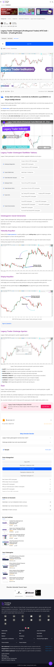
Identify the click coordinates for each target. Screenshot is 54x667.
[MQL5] (14, 616)
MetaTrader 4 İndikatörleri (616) (27, 465)
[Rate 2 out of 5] (46, 423)
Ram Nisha (14, 23)
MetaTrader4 (10, 38)
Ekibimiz (4, 633)
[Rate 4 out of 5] (49, 423)
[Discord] (5, 620)
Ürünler (9, 18)
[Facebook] (22, 620)
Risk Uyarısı (4, 655)
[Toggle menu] (50, 663)
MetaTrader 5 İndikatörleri (24, 18)
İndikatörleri (14, 18)
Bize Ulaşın (21, 630)
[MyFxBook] (40, 620)
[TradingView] (5, 616)
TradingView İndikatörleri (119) (27, 472)
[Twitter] (22, 616)
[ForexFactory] (31, 620)
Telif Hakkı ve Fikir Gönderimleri (9, 658)
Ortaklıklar (21, 636)
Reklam (3, 636)
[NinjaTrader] (48, 620)
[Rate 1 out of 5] (44, 423)
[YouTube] (31, 616)
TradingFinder (3, 18)
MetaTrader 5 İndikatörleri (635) (27, 468)
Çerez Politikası (5, 656)
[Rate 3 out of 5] (47, 423)
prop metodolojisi (41, 630)
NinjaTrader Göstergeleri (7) (27, 475)
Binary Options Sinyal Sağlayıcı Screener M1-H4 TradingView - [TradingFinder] (16, 572)
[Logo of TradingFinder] (6, 1)
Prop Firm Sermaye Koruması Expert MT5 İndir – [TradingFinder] (16, 542)
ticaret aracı (6, 108)
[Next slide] (52, 11)
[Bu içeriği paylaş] (2, 44)
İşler (20, 633)
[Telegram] (48, 616)
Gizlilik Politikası (5, 653)
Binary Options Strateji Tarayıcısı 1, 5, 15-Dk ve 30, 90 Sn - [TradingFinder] (17, 564)
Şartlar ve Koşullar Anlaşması (8, 660)
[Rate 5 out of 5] (51, 423)
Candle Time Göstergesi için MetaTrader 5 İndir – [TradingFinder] (16, 522)
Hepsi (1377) (27, 462)
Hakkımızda (4, 630)
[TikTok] (40, 616)
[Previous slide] (2, 11)
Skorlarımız (39, 636)
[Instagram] (14, 620)
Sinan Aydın (6, 23)
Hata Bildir (39, 633)
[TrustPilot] (5, 623)
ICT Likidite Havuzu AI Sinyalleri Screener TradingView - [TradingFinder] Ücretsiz (16, 557)
